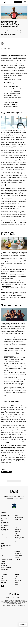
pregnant (3, 224)
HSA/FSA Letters (18, 555)
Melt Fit (5, 372)
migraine (3, 555)
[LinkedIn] (15, 594)
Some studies (11, 211)
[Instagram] (10, 594)
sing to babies (15, 86)
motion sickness (4, 557)
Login (2, 576)
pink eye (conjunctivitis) (6, 559)
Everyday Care (18, 553)
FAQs (2, 578)
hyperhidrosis (4, 548)
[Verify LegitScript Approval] (14, 505)
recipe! (16, 102)
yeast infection (4, 569)
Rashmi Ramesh (13, 268)
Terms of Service (18, 580)
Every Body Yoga (13, 258)
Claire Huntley (13, 274)
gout (16, 533)
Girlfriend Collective (9, 356)
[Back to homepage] (3, 2)
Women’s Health (18, 563)
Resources (3, 582)
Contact (16, 576)
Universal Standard (8, 379)
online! (18, 93)
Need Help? (23, 624)
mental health (9, 198)
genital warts (18, 531)
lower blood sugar (17, 97)
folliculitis (17, 525)
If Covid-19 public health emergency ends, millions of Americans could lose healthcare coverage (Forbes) (13, 447)
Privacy (16, 582)
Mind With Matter (6, 286)
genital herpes (18, 529)
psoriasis (3, 561)
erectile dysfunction (19, 517)
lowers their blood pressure (11, 177)
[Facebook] (18, 594)
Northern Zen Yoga (10, 295)
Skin (15, 561)
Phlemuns (6, 387)
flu (15, 522)
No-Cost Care (4, 580)
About (16, 578)
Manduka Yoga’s (5, 287)
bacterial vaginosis (5, 537)
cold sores (3, 541)
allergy (2, 532)
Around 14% (4, 150)
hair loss (17, 535)
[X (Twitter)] (12, 594)
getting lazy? (15, 104)
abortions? (18, 88)
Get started (18, 2)
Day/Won (6, 348)
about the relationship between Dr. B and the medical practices (16, 603)
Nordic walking (12, 95)
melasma (3, 552)
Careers (16, 584)
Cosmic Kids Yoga (14, 282)
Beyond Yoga (7, 337)
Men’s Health (17, 559)
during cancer (14, 106)
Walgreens (13, 421)
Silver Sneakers (7, 294)
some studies (10, 172)
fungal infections (18, 527)
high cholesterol (18, 541)
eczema (16, 515)
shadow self (17, 91)
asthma (2, 534)
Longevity (17, 557)
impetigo (3, 550)
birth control (4, 539)
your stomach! (14, 100)
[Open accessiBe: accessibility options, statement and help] (2, 586)
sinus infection (4, 565)
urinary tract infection (6, 567)
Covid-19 (3, 543)
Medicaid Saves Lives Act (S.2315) (11, 461)
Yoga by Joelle (13, 271)
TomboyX (6, 363)
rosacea (3, 563)
